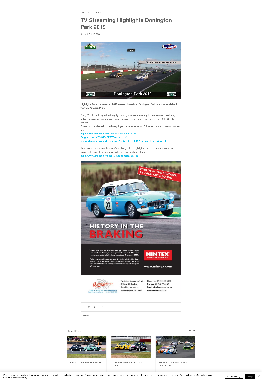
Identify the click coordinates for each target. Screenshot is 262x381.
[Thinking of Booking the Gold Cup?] (175, 347)
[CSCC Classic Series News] (86, 347)
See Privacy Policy (19, 377)
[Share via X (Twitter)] (88, 307)
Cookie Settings (234, 376)
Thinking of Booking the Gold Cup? (173, 364)
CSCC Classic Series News (86, 362)
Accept (250, 376)
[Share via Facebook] (82, 307)
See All (192, 331)
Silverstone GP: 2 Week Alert (128, 364)
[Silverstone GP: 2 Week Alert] (131, 347)
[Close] (258, 376)
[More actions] (179, 12)
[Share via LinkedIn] (95, 307)
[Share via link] (102, 307)
